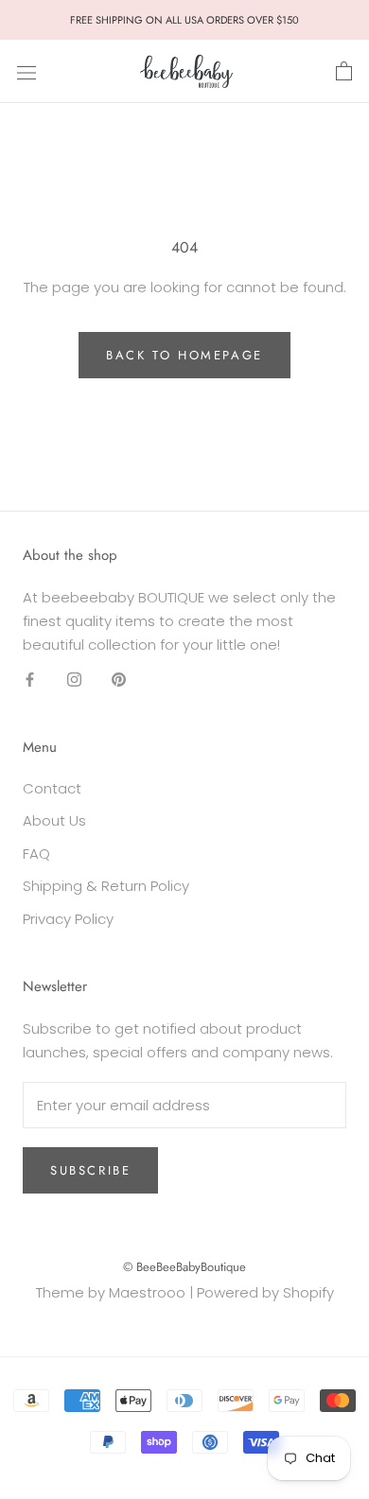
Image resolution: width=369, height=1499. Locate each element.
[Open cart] (344, 71)
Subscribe (90, 1170)
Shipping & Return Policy (106, 886)
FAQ (36, 853)
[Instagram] (74, 678)
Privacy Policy (68, 919)
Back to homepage (184, 355)
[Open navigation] (26, 71)
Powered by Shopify (265, 1292)
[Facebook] (30, 678)
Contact (52, 788)
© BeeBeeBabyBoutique (184, 1267)
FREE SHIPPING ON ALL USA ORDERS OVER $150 (184, 19)
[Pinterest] (119, 678)
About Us (54, 820)
